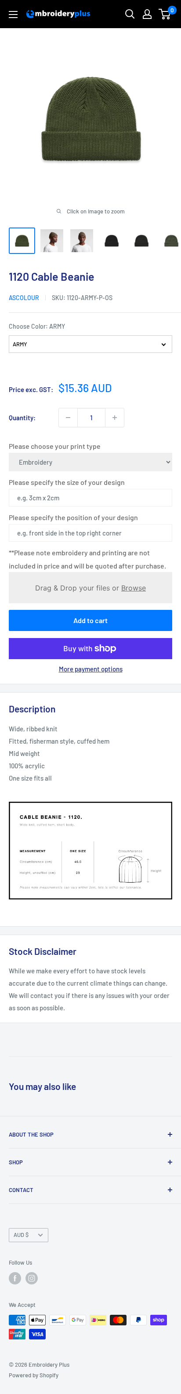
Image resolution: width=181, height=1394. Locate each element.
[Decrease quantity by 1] (68, 417)
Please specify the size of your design (67, 482)
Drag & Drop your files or (90, 587)
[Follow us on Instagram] (31, 1278)
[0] (164, 14)
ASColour (24, 297)
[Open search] (130, 14)
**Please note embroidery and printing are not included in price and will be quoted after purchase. (87, 559)
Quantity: (22, 418)
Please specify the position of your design (73, 517)
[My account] (147, 14)
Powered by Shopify (33, 1375)
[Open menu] (13, 14)
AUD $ (21, 1234)
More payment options (91, 669)
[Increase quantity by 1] (114, 417)
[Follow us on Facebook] (15, 1278)
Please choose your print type (55, 446)
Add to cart (90, 620)
